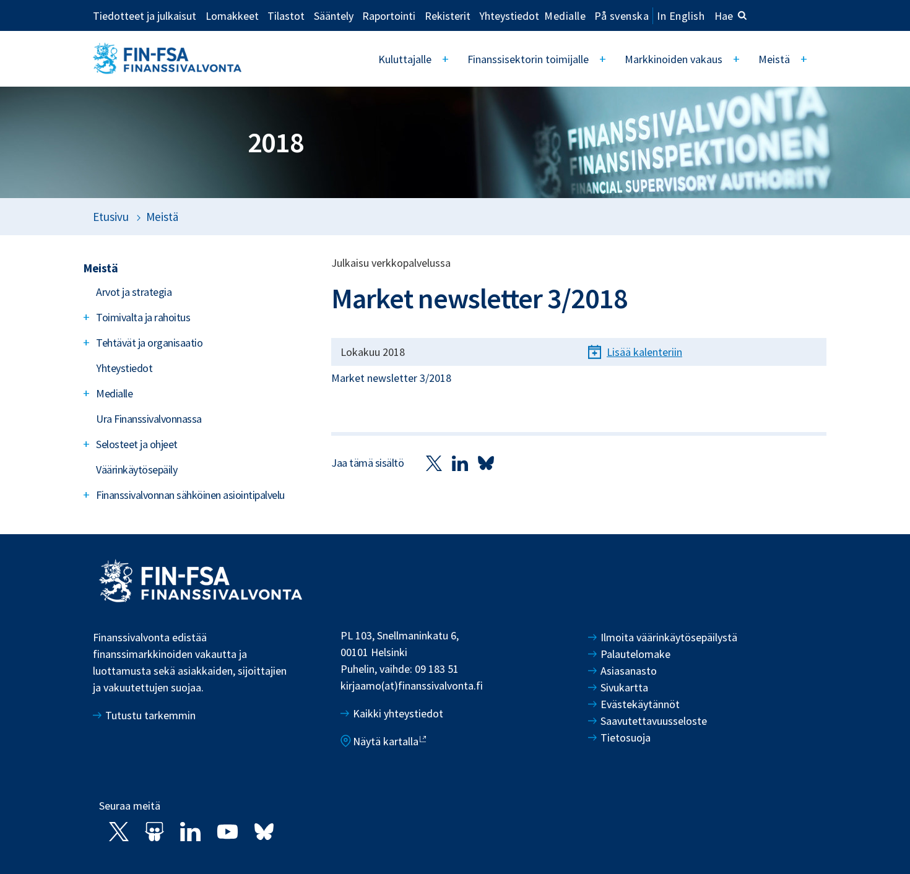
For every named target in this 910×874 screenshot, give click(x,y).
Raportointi (388, 15)
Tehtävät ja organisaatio (149, 342)
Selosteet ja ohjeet (137, 444)
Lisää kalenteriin (644, 352)
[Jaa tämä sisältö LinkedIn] (460, 462)
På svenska (621, 16)
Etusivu (111, 216)
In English (680, 16)
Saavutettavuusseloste (653, 721)
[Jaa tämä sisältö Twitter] (434, 462)
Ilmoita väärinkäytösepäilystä (668, 637)
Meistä (774, 59)
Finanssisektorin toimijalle (528, 59)
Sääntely (333, 15)
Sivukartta (624, 687)
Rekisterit (447, 15)
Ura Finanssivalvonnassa (149, 419)
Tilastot (286, 15)
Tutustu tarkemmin (150, 715)
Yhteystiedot (509, 15)
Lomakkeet (232, 15)
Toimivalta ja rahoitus (143, 317)
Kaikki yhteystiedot (398, 713)
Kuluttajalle (404, 59)
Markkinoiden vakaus (673, 59)
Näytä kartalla (385, 741)
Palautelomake (635, 654)
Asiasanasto (628, 671)
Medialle (565, 15)
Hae (723, 16)
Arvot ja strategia (133, 292)
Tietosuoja (625, 737)
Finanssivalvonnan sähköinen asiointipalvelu (190, 495)
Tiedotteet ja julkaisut (144, 15)
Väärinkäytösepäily (136, 469)
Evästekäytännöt (640, 704)
